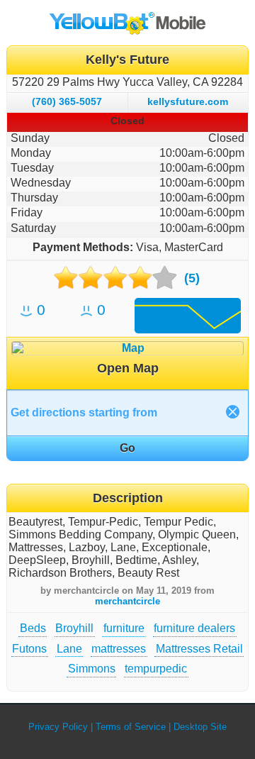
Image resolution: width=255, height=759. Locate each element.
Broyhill (74, 628)
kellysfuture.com (187, 101)
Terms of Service (131, 726)
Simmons (91, 669)
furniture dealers (194, 628)
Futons (29, 649)
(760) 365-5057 (67, 101)
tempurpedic (156, 669)
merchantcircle (127, 601)
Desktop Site (200, 726)
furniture (123, 628)
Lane (69, 649)
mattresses (118, 649)
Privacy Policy (58, 726)
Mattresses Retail (199, 649)
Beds (33, 628)
